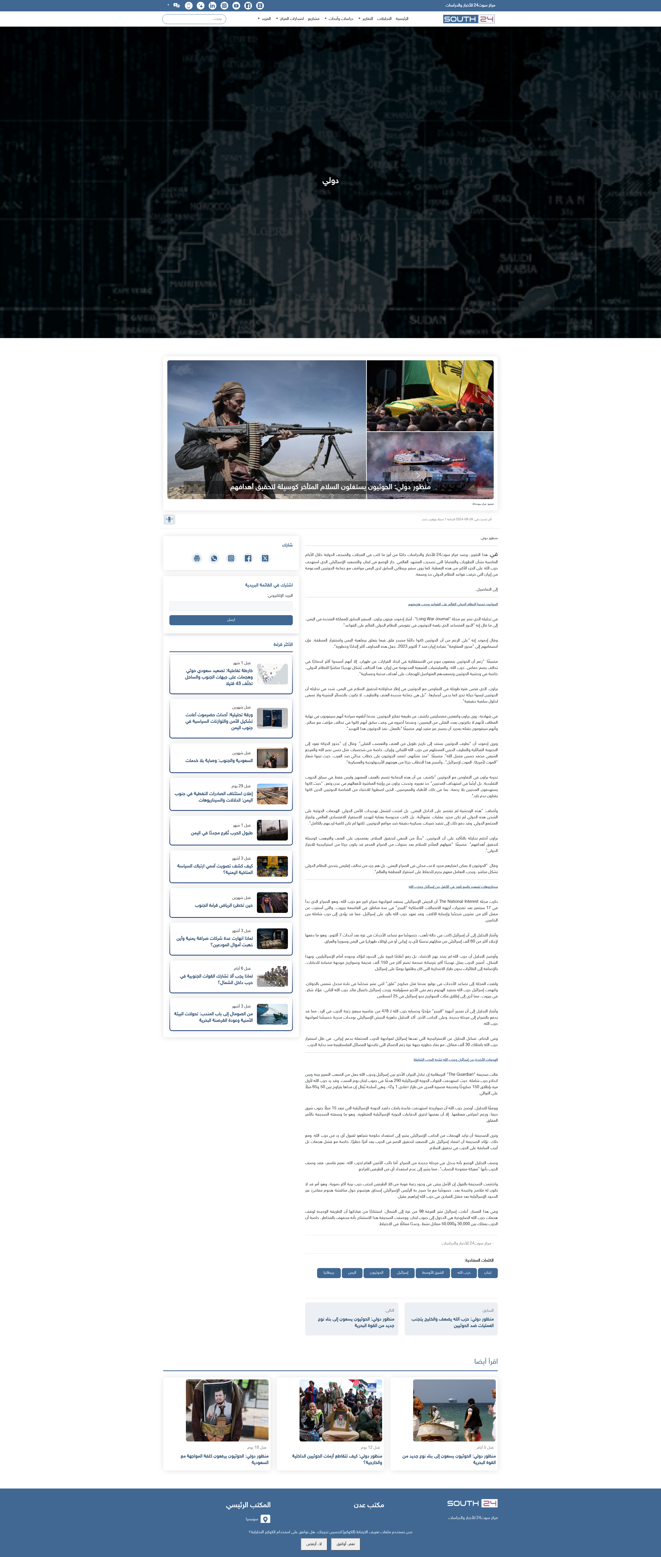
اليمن (352, 1273)
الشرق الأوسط (433, 1273)
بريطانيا (329, 1273)
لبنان (487, 1273)
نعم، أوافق (346, 1544)
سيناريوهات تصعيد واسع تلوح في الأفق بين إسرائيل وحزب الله (453, 887)
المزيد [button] (266, 19)
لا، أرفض (314, 1544)
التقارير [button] (367, 19)
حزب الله (464, 1273)
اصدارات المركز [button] (291, 19)
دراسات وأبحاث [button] (340, 19)
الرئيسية (402, 19)
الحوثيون (376, 1273)
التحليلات (384, 19)
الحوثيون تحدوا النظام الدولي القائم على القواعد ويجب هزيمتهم (453, 604)
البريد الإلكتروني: (280, 595)
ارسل (231, 620)
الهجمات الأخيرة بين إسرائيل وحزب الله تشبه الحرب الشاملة (456, 1060)
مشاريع (313, 19)
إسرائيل (402, 1273)
